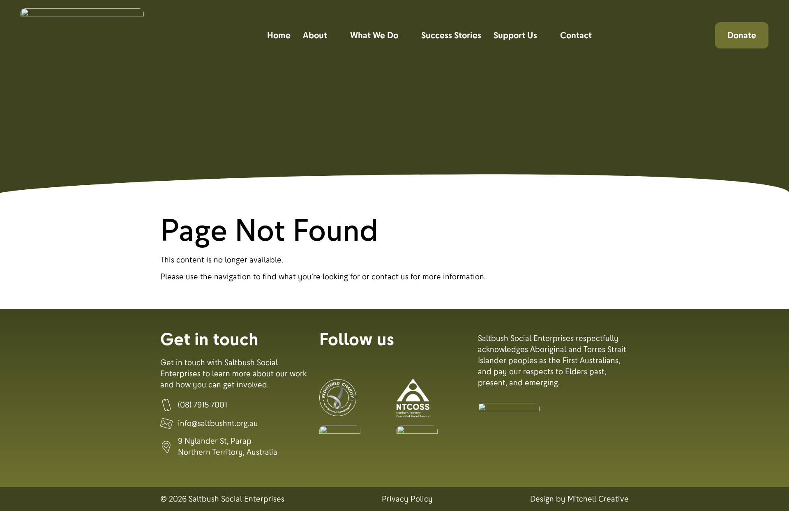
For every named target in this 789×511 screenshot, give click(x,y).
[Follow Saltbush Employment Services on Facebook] (328, 363)
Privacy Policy (407, 499)
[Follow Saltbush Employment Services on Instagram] (351, 363)
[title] (337, 397)
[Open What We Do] (405, 35)
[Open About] (334, 35)
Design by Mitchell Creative (579, 499)
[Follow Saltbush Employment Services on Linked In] (375, 363)
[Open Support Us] (544, 35)
